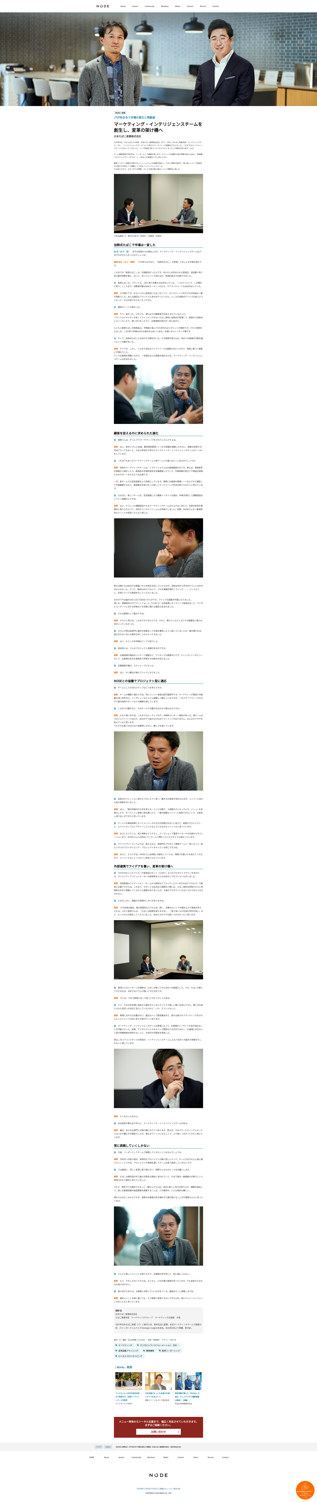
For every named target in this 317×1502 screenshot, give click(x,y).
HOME (91, 1457)
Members (165, 6)
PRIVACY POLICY (151, 1488)
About (123, 6)
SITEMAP (140, 1488)
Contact (215, 6)
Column (190, 6)
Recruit (203, 6)
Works (177, 6)
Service (135, 6)
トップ (98, 1447)
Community (149, 6)
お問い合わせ (158, 1431)
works (108, 1447)
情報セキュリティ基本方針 (170, 1488)
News (195, 1457)
